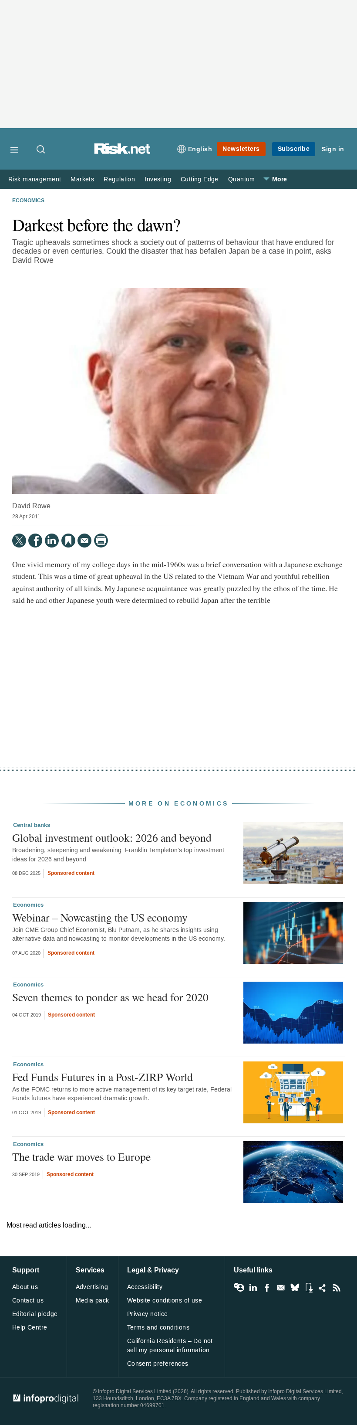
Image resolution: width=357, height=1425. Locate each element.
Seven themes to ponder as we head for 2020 (110, 997)
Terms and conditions (158, 1327)
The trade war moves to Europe (81, 1156)
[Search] (41, 150)
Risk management (34, 179)
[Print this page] (101, 541)
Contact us (28, 1300)
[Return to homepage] (122, 151)
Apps (308, 1287)
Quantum (241, 179)
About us (25, 1287)
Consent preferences (158, 1364)
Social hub (322, 1287)
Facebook (267, 1287)
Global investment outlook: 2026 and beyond (112, 837)
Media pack (92, 1300)
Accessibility (144, 1287)
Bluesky (295, 1287)
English (200, 149)
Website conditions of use (164, 1300)
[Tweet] (19, 541)
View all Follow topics (239, 1287)
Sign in (333, 149)
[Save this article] (68, 541)
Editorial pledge (35, 1314)
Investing (158, 179)
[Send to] (84, 541)
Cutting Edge (200, 179)
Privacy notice (147, 1314)
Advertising (92, 1287)
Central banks (31, 825)
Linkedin (253, 1287)
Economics (28, 200)
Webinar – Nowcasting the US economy (100, 917)
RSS (336, 1287)
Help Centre (29, 1327)
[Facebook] (35, 541)
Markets (82, 179)
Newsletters (241, 148)
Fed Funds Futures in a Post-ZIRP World (102, 1077)
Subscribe (294, 148)
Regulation (119, 179)
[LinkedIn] (52, 541)
